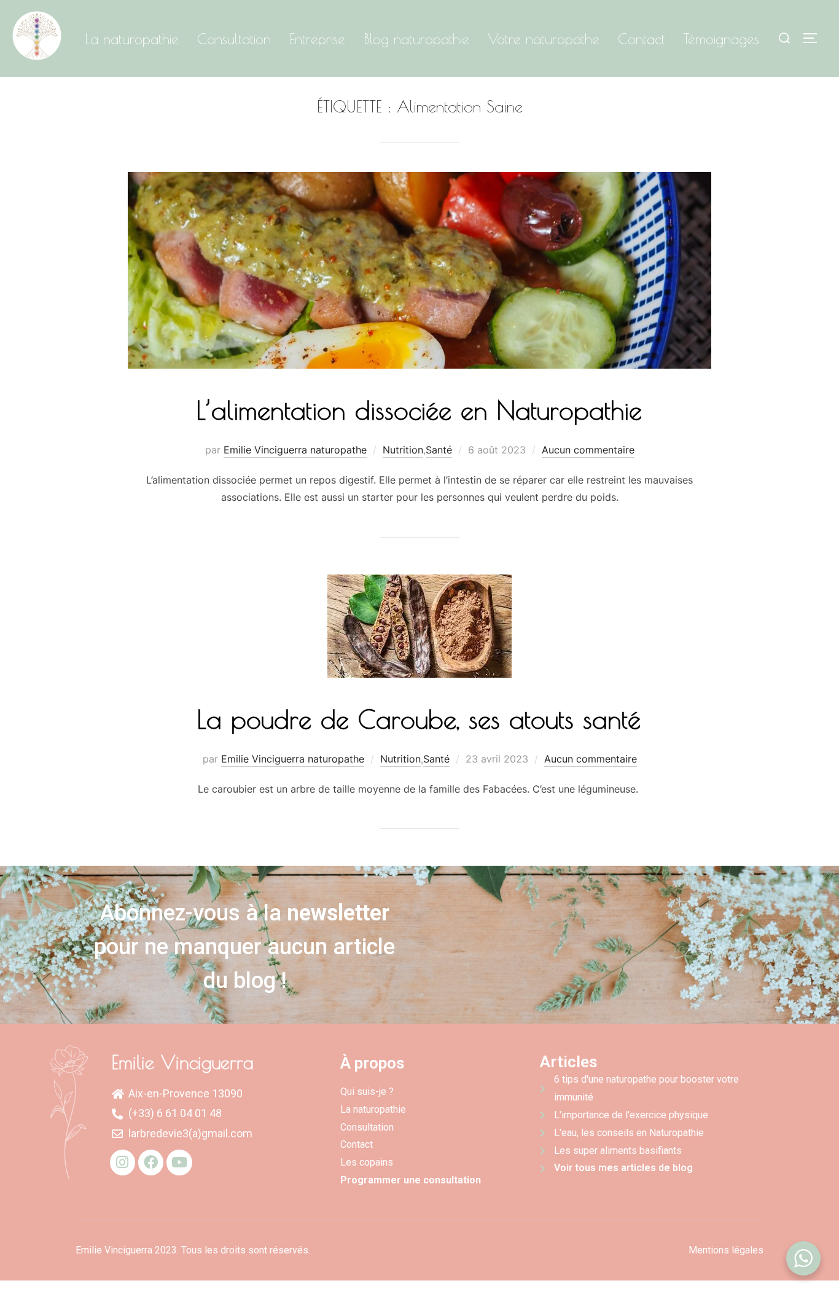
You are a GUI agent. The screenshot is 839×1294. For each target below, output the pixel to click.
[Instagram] (122, 1162)
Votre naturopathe (543, 39)
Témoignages (721, 39)
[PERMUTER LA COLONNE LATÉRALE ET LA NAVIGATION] (814, 38)
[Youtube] (179, 1162)
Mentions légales (726, 1250)
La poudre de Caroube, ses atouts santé (419, 719)
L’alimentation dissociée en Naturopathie (419, 410)
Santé (439, 450)
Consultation (234, 39)
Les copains (366, 1162)
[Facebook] (150, 1162)
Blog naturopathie (416, 39)
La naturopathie (132, 39)
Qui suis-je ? (367, 1091)
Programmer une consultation (410, 1180)
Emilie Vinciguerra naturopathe (295, 450)
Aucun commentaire (588, 450)
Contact (641, 39)
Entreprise (317, 39)
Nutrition (403, 450)
